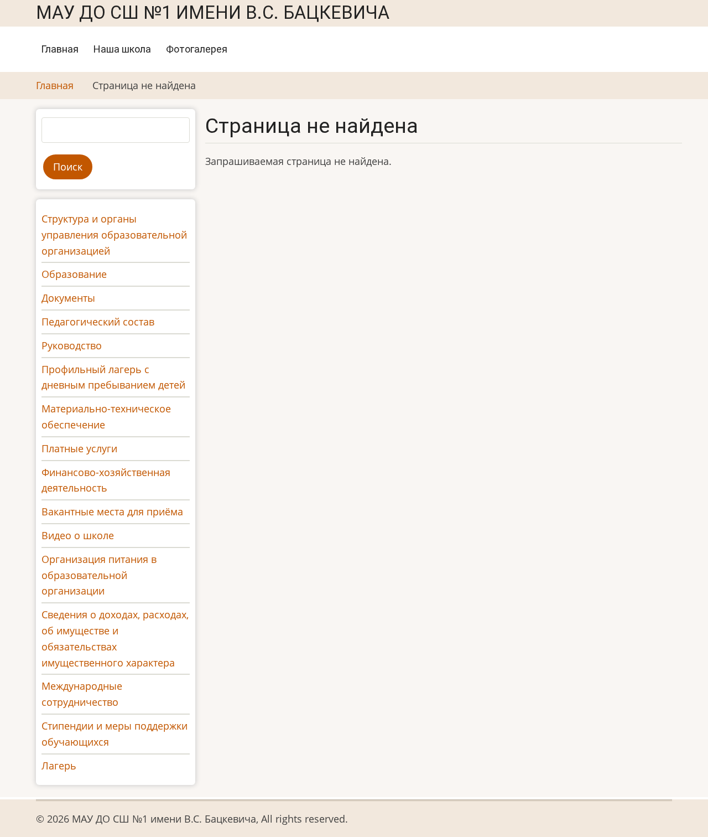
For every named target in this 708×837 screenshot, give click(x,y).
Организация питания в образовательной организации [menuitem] (99, 575)
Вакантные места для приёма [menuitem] (112, 511)
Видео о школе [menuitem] (77, 535)
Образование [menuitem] (74, 274)
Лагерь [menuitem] (58, 765)
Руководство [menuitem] (71, 345)
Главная (60, 49)
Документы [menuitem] (68, 297)
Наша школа (122, 49)
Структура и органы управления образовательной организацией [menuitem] (114, 234)
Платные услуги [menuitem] (79, 448)
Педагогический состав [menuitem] (97, 321)
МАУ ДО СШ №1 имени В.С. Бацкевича (212, 12)
